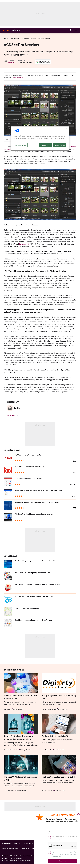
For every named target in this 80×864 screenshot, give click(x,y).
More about (11, 415)
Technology (15, 38)
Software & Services (29, 38)
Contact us (6, 843)
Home (6, 38)
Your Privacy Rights (20, 145)
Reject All (45, 145)
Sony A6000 (24, 244)
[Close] (66, 129)
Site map (17, 843)
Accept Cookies (60, 145)
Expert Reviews (9, 30)
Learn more (16, 78)
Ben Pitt (11, 62)
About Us (25, 849)
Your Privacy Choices (10, 849)
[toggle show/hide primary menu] (76, 30)
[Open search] (70, 30)
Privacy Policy (29, 843)
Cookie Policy (22, 140)
